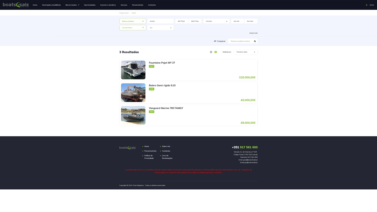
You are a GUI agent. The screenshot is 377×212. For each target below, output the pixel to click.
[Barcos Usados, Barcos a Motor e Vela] (16, 5)
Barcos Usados (71, 5)
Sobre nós (166, 146)
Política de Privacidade (149, 156)
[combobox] (132, 21)
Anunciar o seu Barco (108, 5)
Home (35, 5)
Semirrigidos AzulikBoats (51, 5)
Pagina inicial (123, 13)
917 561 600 (245, 147)
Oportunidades (89, 5)
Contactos (152, 5)
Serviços (124, 5)
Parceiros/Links (137, 5)
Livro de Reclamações (167, 156)
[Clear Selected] (143, 21)
